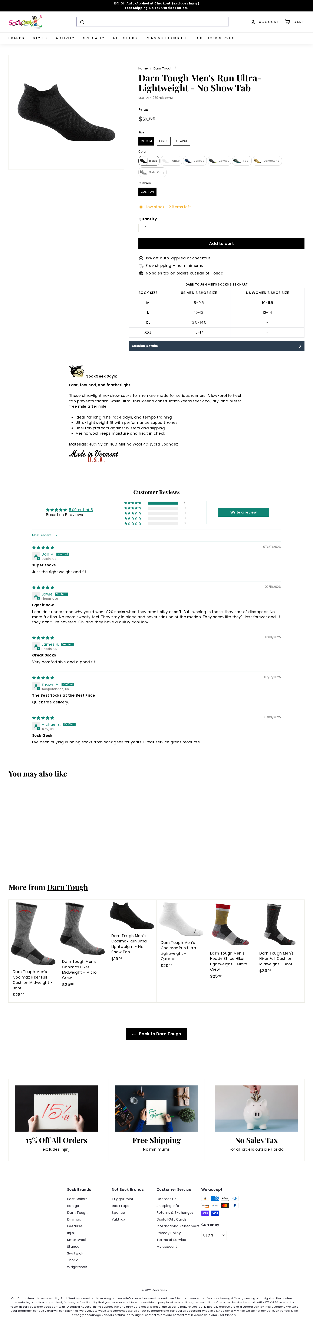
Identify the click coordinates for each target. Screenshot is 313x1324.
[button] (133, 503)
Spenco (118, 1212)
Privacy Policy (168, 1233)
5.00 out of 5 (81, 509)
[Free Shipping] (156, 1108)
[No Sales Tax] (256, 1108)
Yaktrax (118, 1219)
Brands (16, 38)
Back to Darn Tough (159, 1034)
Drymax (74, 1219)
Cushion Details (145, 346)
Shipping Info (167, 1205)
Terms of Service (171, 1239)
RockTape (120, 1205)
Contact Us (166, 1199)
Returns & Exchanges (175, 1212)
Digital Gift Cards (171, 1219)
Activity (65, 38)
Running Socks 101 (166, 38)
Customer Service (215, 38)
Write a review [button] (243, 512)
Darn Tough (163, 68)
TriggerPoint (123, 1199)
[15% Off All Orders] (56, 1108)
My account (166, 1246)
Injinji (71, 1233)
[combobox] (152, 22)
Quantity (147, 219)
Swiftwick (75, 1253)
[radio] (146, 141)
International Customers (178, 1226)
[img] (43, 547)
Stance (73, 1246)
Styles (40, 38)
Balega (73, 1205)
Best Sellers (77, 1199)
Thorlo (73, 1260)
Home (143, 68)
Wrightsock (77, 1267)
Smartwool (76, 1239)
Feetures (75, 1226)
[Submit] (82, 22)
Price (143, 109)
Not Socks (125, 38)
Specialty (94, 38)
